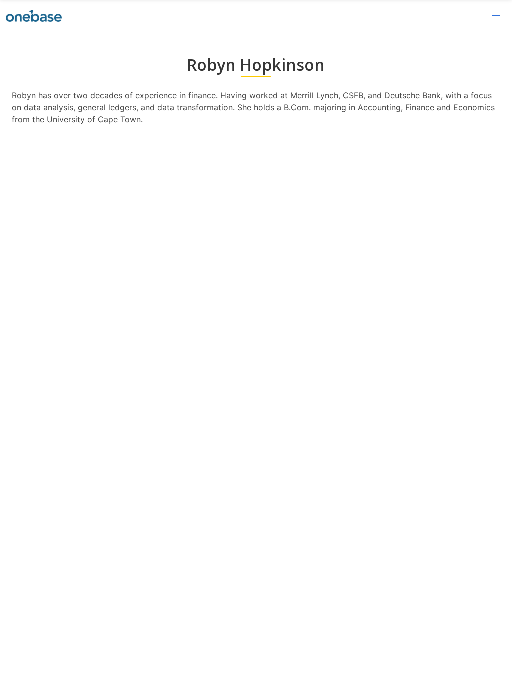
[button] (496, 16)
